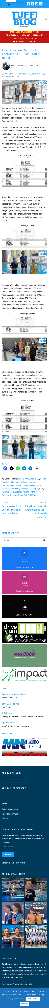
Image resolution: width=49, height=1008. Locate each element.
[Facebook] (28, 3)
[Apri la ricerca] (46, 19)
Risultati (11, 76)
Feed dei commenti (10, 814)
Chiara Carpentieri (14, 482)
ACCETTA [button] (24, 1004)
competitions (8, 485)
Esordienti (36, 74)
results (5, 495)
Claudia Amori (29, 482)
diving (32, 485)
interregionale (8, 492)
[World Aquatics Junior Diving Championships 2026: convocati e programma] (36, 937)
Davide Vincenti (21, 485)
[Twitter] (32, 3)
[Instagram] (40, 3)
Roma (20, 495)
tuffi (25, 495)
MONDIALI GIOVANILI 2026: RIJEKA (24, 32)
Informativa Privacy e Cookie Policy (17, 984)
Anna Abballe (30, 479)
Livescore (25, 35)
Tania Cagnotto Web (10, 704)
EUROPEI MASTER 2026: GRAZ (24, 38)
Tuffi (17, 76)
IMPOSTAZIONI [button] (33, 999)
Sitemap (5, 818)
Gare (42, 74)
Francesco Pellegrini (29, 489)
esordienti (15, 489)
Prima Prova (35, 492)
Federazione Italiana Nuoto (14, 694)
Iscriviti (8, 854)
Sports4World (8, 723)
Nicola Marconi (17, 66)
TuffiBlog (32, 495)
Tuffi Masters (8, 713)
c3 (38, 479)
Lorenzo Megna (22, 492)
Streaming (38, 35)
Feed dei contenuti (10, 809)
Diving (29, 74)
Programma (12, 35)
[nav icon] (3, 19)
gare (41, 489)
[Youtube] (36, 3)
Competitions (21, 74)
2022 (21, 479)
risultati (13, 495)
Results (5, 76)
